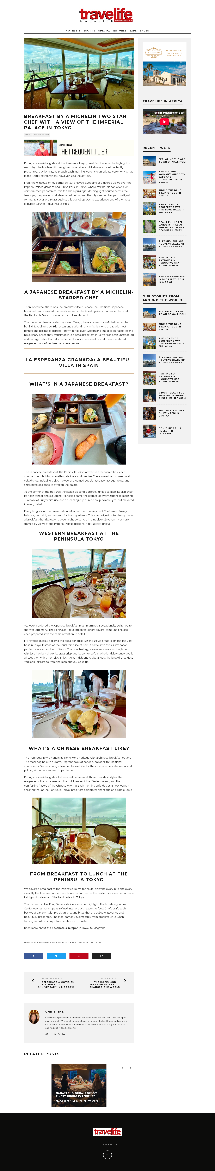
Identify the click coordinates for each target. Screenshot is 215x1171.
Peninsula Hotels (67, 943)
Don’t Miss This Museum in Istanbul (170, 431)
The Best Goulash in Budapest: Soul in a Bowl (172, 279)
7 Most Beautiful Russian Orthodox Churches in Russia (172, 395)
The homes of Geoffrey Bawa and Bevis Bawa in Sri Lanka (171, 208)
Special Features (112, 30)
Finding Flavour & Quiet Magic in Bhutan (172, 413)
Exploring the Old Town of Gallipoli (172, 160)
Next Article (108, 978)
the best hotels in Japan (62, 928)
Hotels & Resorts (80, 30)
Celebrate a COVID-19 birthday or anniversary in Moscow (56, 984)
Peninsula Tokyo (41, 134)
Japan (54, 943)
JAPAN (28, 134)
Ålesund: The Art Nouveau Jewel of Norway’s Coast (172, 244)
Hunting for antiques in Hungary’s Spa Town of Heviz (169, 261)
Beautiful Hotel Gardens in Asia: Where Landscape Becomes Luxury (171, 226)
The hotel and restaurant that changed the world (105, 984)
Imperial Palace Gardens (37, 943)
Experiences (139, 30)
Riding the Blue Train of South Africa (170, 193)
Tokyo (99, 943)
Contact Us (109, 1145)
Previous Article (52, 978)
